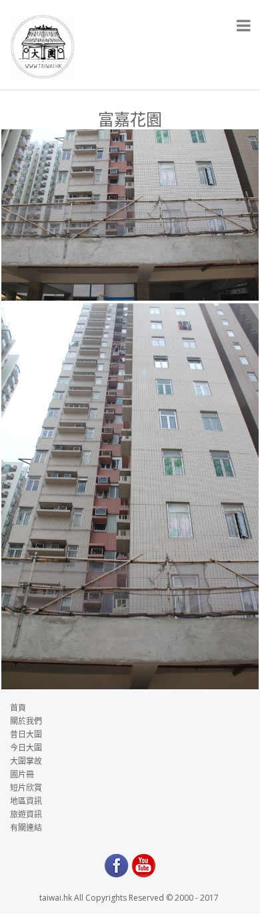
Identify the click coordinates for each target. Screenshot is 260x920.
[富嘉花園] (130, 215)
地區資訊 (26, 801)
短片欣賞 (26, 787)
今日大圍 (26, 747)
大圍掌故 (26, 761)
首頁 (18, 707)
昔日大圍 (26, 734)
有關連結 (26, 827)
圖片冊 (22, 774)
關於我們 (26, 721)
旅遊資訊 (26, 814)
